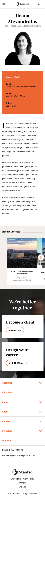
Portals (22, 483)
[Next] (41, 257)
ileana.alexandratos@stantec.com (21, 87)
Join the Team (16, 363)
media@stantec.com (26, 455)
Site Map (22, 487)
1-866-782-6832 (16, 450)
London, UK (11, 106)
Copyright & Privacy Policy (22, 479)
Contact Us (15, 330)
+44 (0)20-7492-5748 (15, 96)
